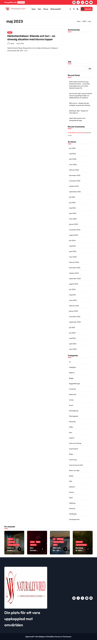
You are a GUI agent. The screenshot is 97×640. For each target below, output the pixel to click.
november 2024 (74, 230)
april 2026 (72, 159)
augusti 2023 (73, 284)
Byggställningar (74, 383)
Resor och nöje (74, 470)
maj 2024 (72, 246)
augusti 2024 (73, 235)
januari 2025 (73, 224)
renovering (73, 460)
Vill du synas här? (55, 9)
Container (72, 389)
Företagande (73, 416)
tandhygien (73, 514)
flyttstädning (73, 411)
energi (71, 400)
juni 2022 (72, 333)
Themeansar (67, 637)
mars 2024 (73, 257)
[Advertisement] (80, 46)
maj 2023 (72, 295)
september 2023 (75, 278)
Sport (71, 498)
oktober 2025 (74, 186)
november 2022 (74, 316)
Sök (69, 62)
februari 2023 (74, 306)
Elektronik (72, 394)
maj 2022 (72, 338)
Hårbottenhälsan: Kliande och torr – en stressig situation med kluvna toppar (31, 37)
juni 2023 (72, 289)
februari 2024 (74, 262)
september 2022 (75, 322)
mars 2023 (73, 300)
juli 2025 (72, 197)
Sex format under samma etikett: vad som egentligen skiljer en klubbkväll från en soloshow (80, 96)
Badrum (72, 373)
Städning (72, 503)
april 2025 (72, 213)
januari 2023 (73, 311)
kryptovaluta (73, 449)
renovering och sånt (76, 465)
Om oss (45, 9)
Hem (39, 9)
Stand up (72, 508)
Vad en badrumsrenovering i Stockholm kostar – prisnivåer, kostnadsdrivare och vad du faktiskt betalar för (79, 85)
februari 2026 (74, 170)
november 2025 (74, 181)
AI (70, 362)
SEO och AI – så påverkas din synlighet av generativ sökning (79, 104)
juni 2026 (72, 148)
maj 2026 (72, 154)
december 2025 (74, 175)
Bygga (71, 378)
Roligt (71, 476)
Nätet (71, 454)
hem (70, 432)
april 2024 (72, 251)
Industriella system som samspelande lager (77, 119)
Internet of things (75, 443)
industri (71, 438)
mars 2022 (73, 349)
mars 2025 (73, 219)
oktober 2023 (74, 273)
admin (12, 43)
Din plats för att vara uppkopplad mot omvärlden (22, 618)
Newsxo (57, 637)
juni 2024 (72, 240)
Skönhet (72, 487)
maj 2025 (72, 208)
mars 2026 (73, 164)
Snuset (71, 492)
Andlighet (72, 367)
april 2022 (72, 344)
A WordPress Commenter (76, 133)
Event (71, 405)
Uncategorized (74, 519)
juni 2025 (72, 202)
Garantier (72, 422)
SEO (70, 481)
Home (34, 9)
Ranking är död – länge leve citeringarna (78, 112)
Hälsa (9, 32)
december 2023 (74, 268)
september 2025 (75, 192)
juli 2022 (72, 327)
